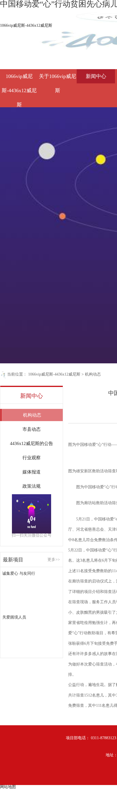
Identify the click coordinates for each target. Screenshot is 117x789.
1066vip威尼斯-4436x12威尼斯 (26, 25)
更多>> (53, 560)
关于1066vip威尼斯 (57, 78)
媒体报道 (31, 471)
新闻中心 (96, 76)
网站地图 (8, 787)
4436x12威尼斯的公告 (31, 443)
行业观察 (31, 457)
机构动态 (93, 374)
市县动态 (31, 429)
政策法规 (31, 486)
